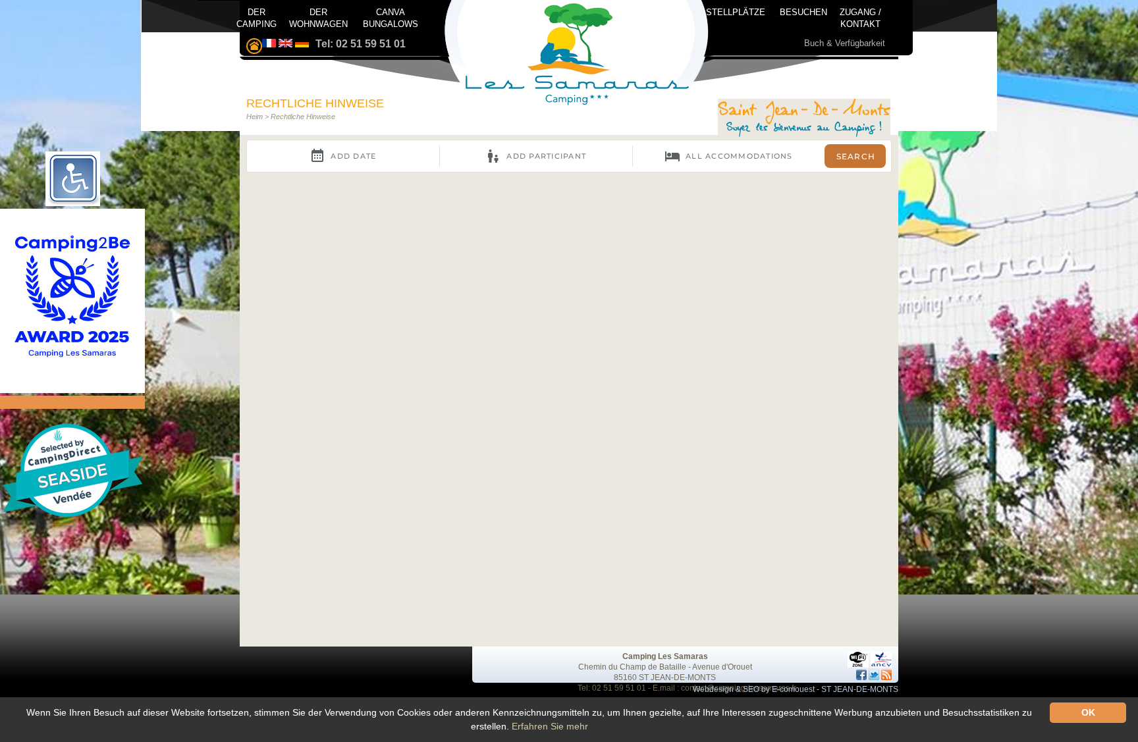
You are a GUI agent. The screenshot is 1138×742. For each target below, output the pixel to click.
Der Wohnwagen (318, 16)
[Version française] (269, 43)
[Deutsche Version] (302, 43)
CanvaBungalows (390, 16)
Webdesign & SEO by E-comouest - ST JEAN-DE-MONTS (795, 689)
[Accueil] (804, 119)
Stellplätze (735, 12)
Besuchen (803, 12)
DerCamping (256, 16)
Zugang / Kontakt (860, 15)
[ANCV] (881, 656)
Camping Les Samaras (665, 656)
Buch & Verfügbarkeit (844, 43)
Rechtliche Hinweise (303, 116)
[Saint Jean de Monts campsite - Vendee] (254, 47)
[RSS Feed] (886, 674)
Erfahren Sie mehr (550, 726)
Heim (254, 116)
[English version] (285, 43)
